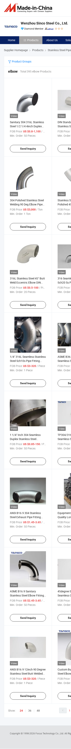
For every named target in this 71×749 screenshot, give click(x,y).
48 (38, 710)
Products (32, 40)
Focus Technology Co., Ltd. (50, 733)
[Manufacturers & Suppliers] (29, 7)
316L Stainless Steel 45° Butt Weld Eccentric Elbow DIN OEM (27, 282)
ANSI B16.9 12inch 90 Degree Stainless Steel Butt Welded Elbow (28, 673)
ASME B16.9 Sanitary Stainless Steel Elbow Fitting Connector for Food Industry (27, 595)
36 (29, 710)
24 (21, 710)
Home (11, 40)
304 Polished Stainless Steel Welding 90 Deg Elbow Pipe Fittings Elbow (27, 204)
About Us (52, 40)
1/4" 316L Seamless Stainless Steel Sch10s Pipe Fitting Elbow (28, 361)
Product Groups (21, 61)
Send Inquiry (28, 148)
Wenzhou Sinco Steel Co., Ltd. (44, 23)
